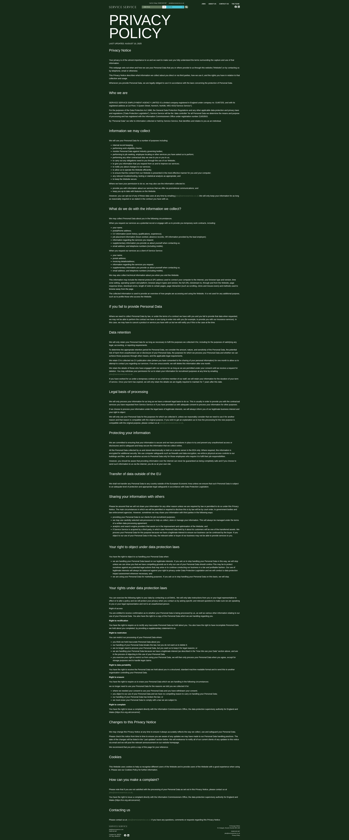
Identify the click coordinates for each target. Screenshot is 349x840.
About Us (212, 4)
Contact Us (224, 4)
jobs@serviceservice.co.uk (176, 3)
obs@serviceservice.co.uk (187, 196)
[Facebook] (236, 7)
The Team (235, 4)
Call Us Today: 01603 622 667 (158, 3)
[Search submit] (186, 7)
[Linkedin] (239, 7)
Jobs (204, 4)
